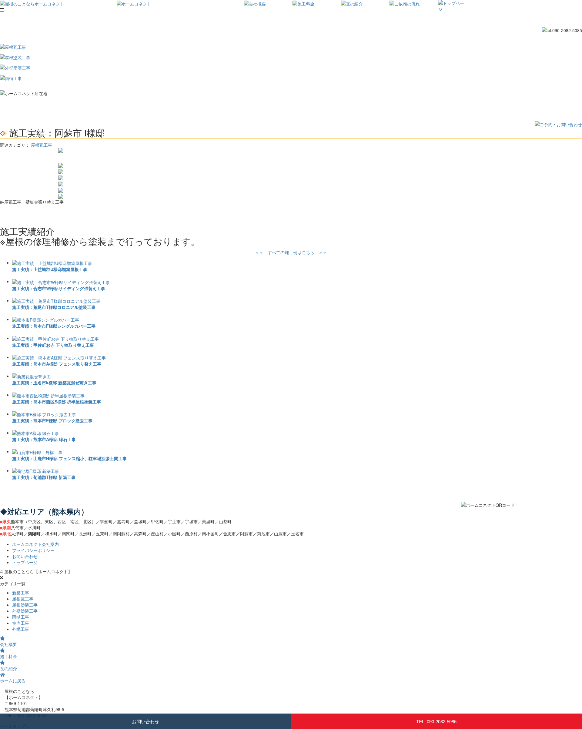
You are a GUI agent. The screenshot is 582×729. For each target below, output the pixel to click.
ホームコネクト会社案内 (35, 544)
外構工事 (20, 629)
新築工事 (20, 593)
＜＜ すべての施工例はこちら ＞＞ (291, 252)
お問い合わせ (145, 721)
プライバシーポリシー (33, 550)
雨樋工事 (20, 617)
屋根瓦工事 (41, 145)
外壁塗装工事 (25, 611)
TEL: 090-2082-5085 (436, 721)
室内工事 (20, 623)
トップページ (25, 562)
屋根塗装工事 (25, 605)
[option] (291, 150)
